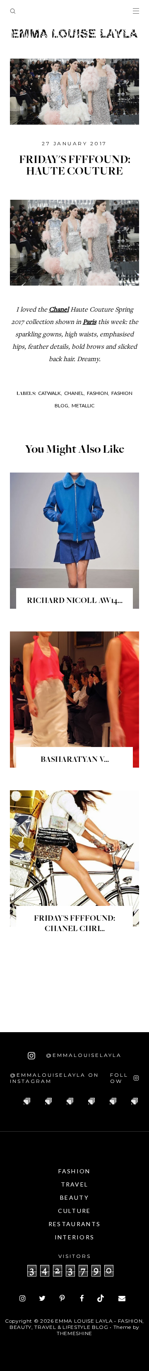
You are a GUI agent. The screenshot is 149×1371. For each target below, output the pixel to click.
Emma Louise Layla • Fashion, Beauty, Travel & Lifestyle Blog (77, 1324)
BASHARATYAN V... (75, 760)
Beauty (74, 1197)
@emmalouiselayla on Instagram (54, 1078)
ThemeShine (74, 1333)
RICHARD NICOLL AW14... (75, 601)
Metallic (83, 405)
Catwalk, (50, 393)
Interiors (75, 1237)
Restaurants (74, 1223)
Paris (89, 322)
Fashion (74, 1171)
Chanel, (74, 393)
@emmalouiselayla (82, 1055)
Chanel (59, 310)
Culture (74, 1210)
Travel (75, 1184)
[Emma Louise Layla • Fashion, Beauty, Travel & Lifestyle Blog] (74, 34)
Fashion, (98, 393)
